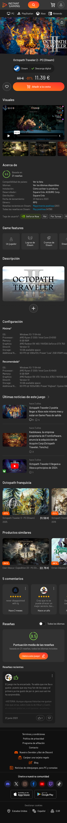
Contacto (33, 747)
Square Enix (39, 192)
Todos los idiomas (55, 623)
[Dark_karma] (43, 590)
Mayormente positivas (44, 205)
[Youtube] (42, 783)
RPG (35, 202)
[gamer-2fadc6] (15, 590)
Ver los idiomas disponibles (46, 185)
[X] (16, 783)
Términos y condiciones (33, 734)
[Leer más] (29, 697)
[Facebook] (33, 783)
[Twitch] (50, 783)
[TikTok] (59, 783)
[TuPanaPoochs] (8, 677)
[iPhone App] (22, 794)
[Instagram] (24, 783)
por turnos (56, 216)
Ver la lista (38, 181)
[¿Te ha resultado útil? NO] (49, 718)
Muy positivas (39, 209)
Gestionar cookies (33, 805)
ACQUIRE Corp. (53, 192)
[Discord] (7, 783)
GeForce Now (32, 216)
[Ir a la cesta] (53, 5)
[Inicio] (11, 5)
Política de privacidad (33, 738)
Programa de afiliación (34, 743)
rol (44, 216)
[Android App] (45, 794)
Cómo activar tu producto (45, 188)
